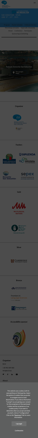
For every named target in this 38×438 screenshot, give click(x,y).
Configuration (19, 430)
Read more (18, 415)
